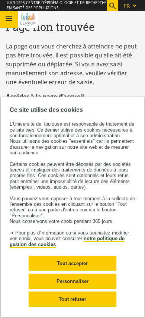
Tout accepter (72, 263)
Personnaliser (72, 281)
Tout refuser (72, 299)
